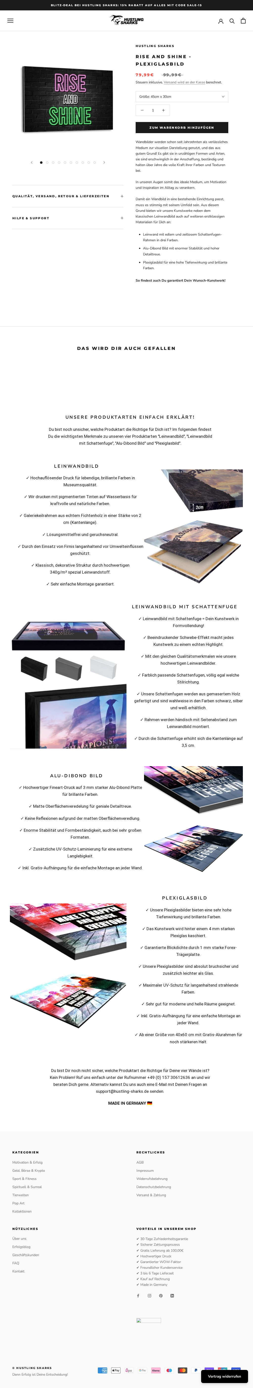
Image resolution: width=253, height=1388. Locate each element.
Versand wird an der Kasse (184, 82)
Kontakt (18, 1271)
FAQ (15, 1263)
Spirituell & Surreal (27, 1187)
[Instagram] (149, 1295)
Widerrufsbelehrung (152, 1178)
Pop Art (18, 1203)
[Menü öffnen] (10, 21)
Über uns (19, 1238)
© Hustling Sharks (32, 1368)
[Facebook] (138, 1295)
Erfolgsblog (21, 1246)
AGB (140, 1162)
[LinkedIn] (172, 1295)
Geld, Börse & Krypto (28, 1170)
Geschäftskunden (25, 1255)
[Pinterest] (161, 1295)
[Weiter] (104, 162)
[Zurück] (31, 162)
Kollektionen (22, 1211)
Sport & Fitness (24, 1178)
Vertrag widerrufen (224, 1376)
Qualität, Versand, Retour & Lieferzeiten (60, 196)
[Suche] (232, 20)
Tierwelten (20, 1195)
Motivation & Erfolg (27, 1162)
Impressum (145, 1170)
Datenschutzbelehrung (153, 1187)
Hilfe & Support (30, 218)
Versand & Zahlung (151, 1195)
